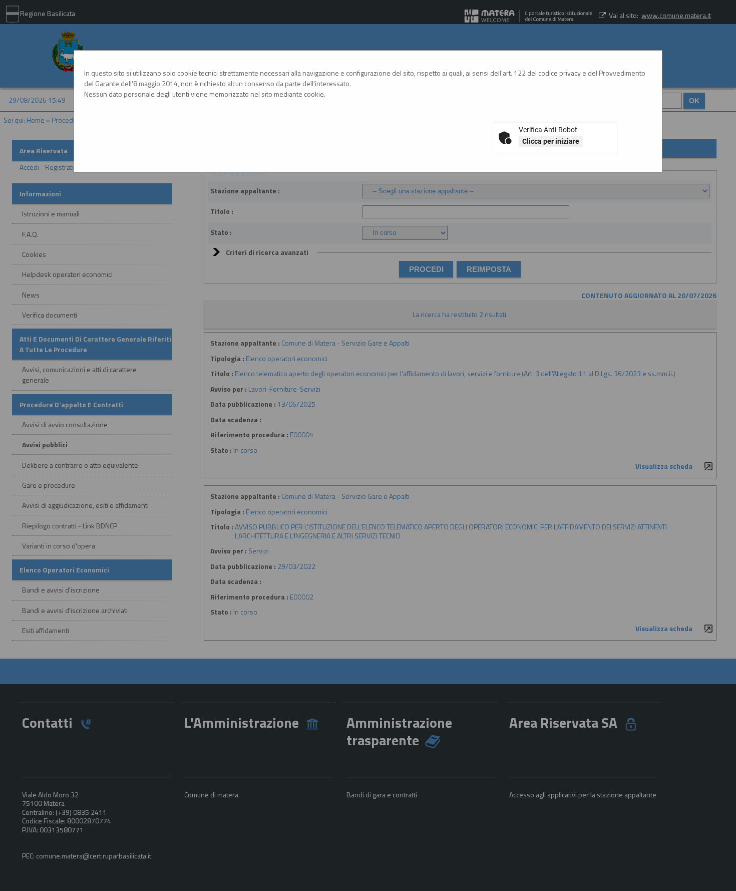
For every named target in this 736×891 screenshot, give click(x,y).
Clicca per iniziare (550, 141)
